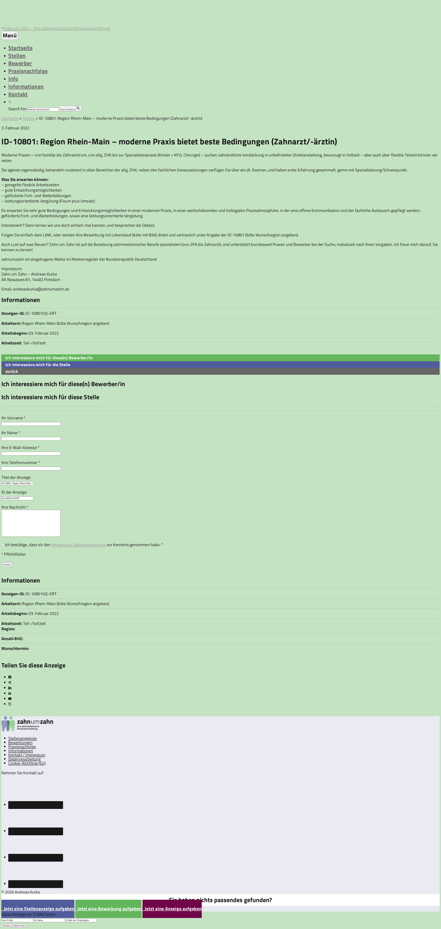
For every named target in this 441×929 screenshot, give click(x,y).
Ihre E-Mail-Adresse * (20, 447)
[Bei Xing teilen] (9, 682)
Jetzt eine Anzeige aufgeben (172, 908)
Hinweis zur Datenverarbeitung (79, 545)
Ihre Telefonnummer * (20, 462)
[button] (10, 102)
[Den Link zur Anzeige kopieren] (9, 704)
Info (13, 78)
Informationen (26, 86)
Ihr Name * (10, 433)
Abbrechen (19, 925)
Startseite (20, 48)
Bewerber (20, 63)
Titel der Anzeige (15, 477)
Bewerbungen (20, 742)
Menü (10, 35)
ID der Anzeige (14, 492)
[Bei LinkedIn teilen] (9, 688)
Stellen (17, 55)
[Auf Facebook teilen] (9, 677)
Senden (7, 925)
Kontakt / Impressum (26, 755)
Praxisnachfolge (28, 71)
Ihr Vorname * (13, 418)
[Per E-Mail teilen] (9, 699)
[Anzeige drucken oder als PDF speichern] (9, 693)
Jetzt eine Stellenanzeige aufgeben (37, 908)
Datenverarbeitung (24, 759)
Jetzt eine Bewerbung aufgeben (108, 908)
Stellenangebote (22, 738)
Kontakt (18, 94)
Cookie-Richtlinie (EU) (26, 763)
